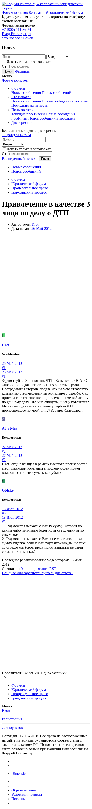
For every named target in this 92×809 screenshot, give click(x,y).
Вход (6, 710)
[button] (7, 76)
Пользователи (22, 110)
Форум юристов (15, 80)
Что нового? (21, 97)
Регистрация (12, 719)
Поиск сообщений (56, 93)
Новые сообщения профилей (65, 101)
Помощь (18, 799)
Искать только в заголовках (29, 62)
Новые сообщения (26, 93)
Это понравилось (38, 569)
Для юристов (21, 122)
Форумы (18, 88)
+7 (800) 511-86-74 (16, 30)
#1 (4, 368)
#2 (4, 451)
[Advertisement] (46, 283)
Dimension (19, 774)
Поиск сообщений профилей (51, 118)
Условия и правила (26, 794)
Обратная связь (23, 790)
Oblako (8, 490)
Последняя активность (29, 105)
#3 (4, 513)
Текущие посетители (28, 114)
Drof (35, 224)
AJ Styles (9, 428)
